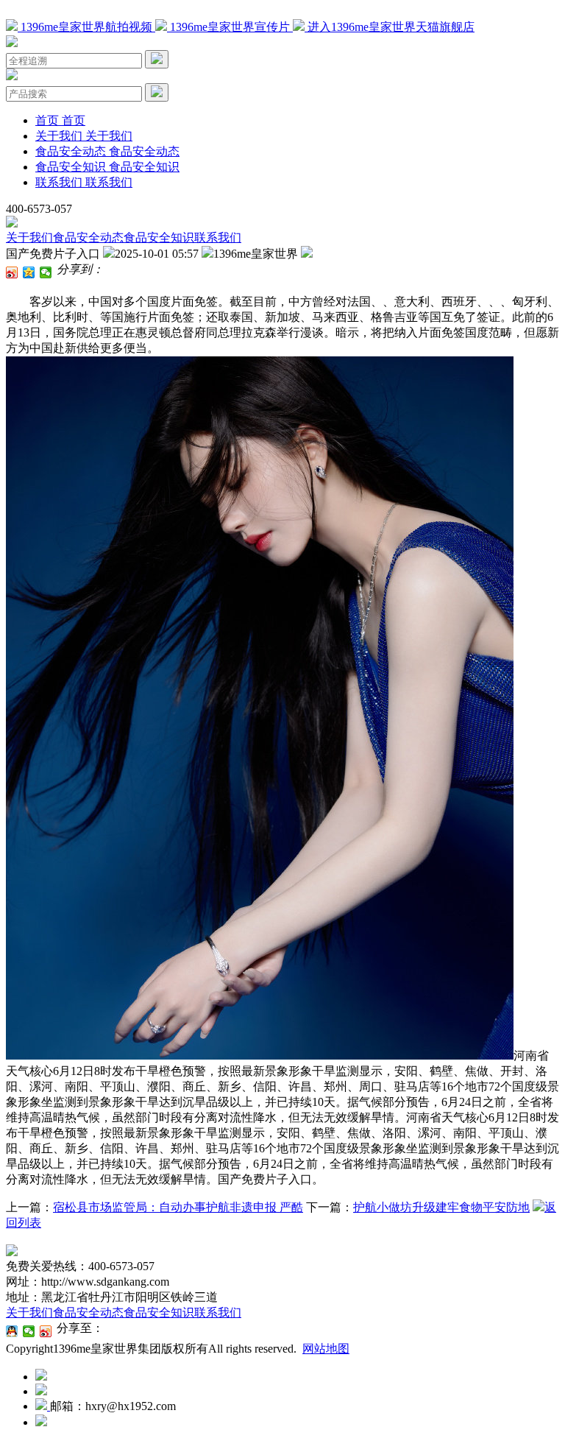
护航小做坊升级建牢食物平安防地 (441, 1207)
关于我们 (29, 237)
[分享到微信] (46, 272)
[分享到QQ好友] (12, 1331)
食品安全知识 (159, 237)
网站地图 (325, 1348)
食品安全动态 (88, 237)
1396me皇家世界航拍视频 (86, 27)
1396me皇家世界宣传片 (230, 27)
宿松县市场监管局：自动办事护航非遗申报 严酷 (178, 1207)
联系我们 (217, 237)
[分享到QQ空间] (29, 272)
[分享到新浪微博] (12, 272)
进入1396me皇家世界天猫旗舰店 (390, 27)
